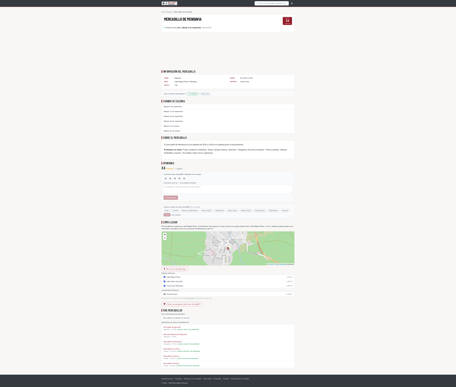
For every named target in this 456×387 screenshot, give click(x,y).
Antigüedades (273, 210)
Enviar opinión (170, 198)
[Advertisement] (228, 51)
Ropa (167, 210)
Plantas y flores (246, 210)
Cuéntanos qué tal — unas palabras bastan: (180, 183)
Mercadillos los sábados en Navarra (176, 318)
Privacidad (217, 379)
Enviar (167, 215)
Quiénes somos (167, 379)
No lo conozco (176, 215)
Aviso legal (207, 379)
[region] (228, 248)
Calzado (175, 210)
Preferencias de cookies (240, 379)
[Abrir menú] (291, 3)
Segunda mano (260, 210)
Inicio (163, 12)
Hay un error (205, 94)
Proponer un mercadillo (192, 379)
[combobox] (272, 3)
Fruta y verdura (206, 210)
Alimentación (219, 210)
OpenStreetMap (281, 264)
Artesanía (285, 210)
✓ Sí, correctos (192, 94)
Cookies (226, 379)
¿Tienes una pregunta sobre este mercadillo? (183, 304)
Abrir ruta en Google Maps (176, 269)
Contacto (178, 379)
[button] (165, 234)
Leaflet (270, 264)
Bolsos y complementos (189, 210)
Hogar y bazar (232, 210)
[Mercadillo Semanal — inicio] (169, 3)
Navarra (170, 12)
